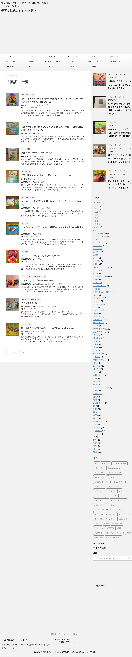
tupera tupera (114, 468)
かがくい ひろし (100, 477)
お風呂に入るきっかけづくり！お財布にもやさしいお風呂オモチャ (119, 84)
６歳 (96, 224)
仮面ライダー (52, 56)
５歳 (96, 221)
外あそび (97, 369)
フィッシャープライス (32, 108)
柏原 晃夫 (110, 528)
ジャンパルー (99, 496)
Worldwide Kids (41, 284)
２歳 (96, 212)
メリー (97, 434)
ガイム (97, 357)
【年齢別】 (97, 202)
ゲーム (96, 273)
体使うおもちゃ (99, 360)
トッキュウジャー (102, 387)
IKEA (96, 468)
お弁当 (96, 258)
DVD (37, 156)
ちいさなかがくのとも (102, 292)
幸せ (95, 381)
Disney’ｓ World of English (34, 309)
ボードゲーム (73, 56)
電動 (72, 67)
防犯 (95, 440)
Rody (103, 468)
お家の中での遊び (114, 473)
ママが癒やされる (100, 329)
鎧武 (129, 533)
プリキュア (10, 67)
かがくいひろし (115, 477)
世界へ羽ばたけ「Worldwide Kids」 (38, 280)
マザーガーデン (124, 514)
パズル (96, 307)
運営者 (53, 634)
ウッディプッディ (114, 486)
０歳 (96, 205)
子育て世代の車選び (64, 640)
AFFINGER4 (93, 652)
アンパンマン (29, 261)
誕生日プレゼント (118, 533)
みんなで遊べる (99, 332)
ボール (96, 326)
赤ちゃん (52, 67)
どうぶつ (97, 301)
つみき (96, 295)
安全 (95, 378)
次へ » (21, 352)
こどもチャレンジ (114, 61)
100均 (95, 227)
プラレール (98, 514)
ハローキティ (99, 505)
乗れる (31, 67)
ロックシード (111, 519)
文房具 (96, 397)
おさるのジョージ (30, 236)
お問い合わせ (76, 634)
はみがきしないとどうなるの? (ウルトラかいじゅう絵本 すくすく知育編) (119, 132)
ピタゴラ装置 (98, 310)
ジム (120, 491)
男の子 (96, 418)
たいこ (108, 482)
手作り (31, 61)
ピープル (110, 505)
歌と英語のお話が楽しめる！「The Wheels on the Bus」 (48, 328)
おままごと (114, 56)
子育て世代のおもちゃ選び (18, 10)
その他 (93, 67)
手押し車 (97, 394)
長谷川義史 (98, 537)
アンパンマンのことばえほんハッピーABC (41, 255)
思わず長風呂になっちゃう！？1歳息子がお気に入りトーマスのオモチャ (120, 184)
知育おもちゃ (93, 61)
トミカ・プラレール (52, 61)
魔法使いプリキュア (113, 537)
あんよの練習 (99, 473)
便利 (95, 363)
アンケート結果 (99, 236)
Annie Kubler (28, 334)
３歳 (96, 215)
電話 (95, 446)
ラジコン (97, 335)
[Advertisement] (66, 34)
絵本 (106, 533)
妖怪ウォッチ (98, 375)
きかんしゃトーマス (101, 267)
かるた (126, 477)
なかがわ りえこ (120, 482)
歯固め (96, 415)
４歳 (96, 218)
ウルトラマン (98, 242)
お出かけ (97, 255)
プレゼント (97, 320)
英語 (48, 105)
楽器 (93, 56)
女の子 (96, 372)
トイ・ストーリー (101, 500)
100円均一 (106, 463)
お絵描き (98, 431)
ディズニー (10, 61)
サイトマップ (63, 634)
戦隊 (31, 56)
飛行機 (96, 452)
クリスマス (97, 270)
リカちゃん (97, 338)
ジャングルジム (99, 286)
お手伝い (97, 261)
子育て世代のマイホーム (66, 642)
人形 (95, 350)
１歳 (96, 209)
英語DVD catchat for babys (36, 153)
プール (96, 313)
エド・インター (100, 491)
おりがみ (97, 252)
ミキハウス (98, 519)
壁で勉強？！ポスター (31, 303)
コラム (96, 280)
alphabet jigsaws (119, 463)
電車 (95, 449)
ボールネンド (111, 514)
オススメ (97, 246)
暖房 (95, 400)
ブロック (117, 510)
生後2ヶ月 (98, 533)
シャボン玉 (97, 283)
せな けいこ (98, 482)
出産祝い (97, 366)
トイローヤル (112, 496)
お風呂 (72, 61)
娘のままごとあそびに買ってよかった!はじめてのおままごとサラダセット (119, 158)
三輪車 (96, 344)
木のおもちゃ (98, 403)
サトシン (112, 491)
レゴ (95, 341)
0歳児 (96, 463)
